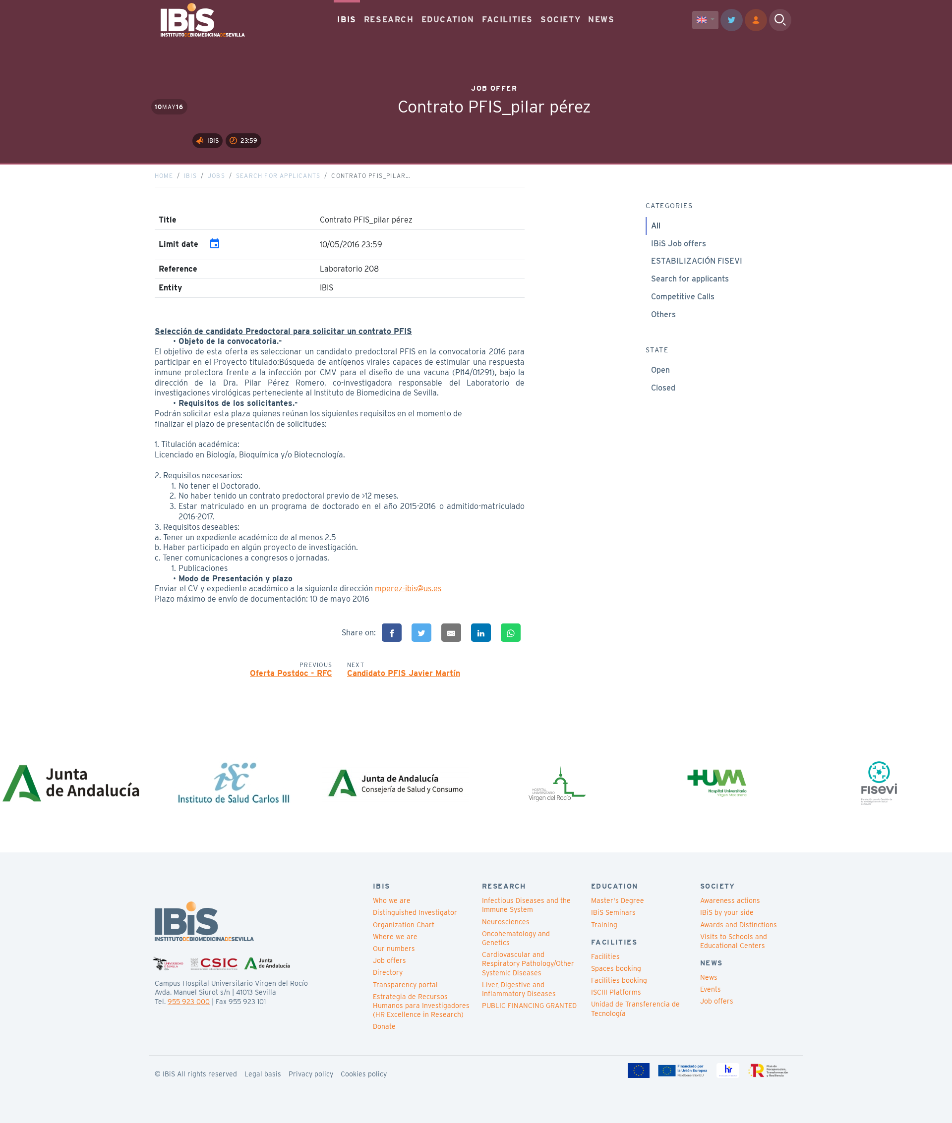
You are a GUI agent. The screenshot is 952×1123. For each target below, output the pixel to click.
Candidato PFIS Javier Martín (403, 673)
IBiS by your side (727, 912)
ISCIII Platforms (616, 992)
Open (660, 370)
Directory (388, 972)
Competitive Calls (682, 296)
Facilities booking (619, 980)
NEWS (601, 19)
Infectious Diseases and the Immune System (526, 905)
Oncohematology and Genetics (516, 938)
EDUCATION (448, 19)
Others (663, 314)
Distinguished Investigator (415, 912)
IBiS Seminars (613, 912)
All (655, 225)
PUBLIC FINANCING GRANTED (529, 1006)
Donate (384, 1026)
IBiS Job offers (678, 243)
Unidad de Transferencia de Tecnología (635, 1008)
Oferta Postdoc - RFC (291, 673)
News (708, 977)
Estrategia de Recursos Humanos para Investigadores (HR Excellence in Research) (421, 1005)
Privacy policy (311, 1074)
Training (604, 925)
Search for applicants (278, 175)
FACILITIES (507, 19)
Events (710, 989)
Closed (663, 388)
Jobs (216, 175)
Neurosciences (506, 922)
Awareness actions (730, 900)
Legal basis (262, 1074)
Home (164, 175)
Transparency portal (405, 985)
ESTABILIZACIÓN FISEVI (696, 261)
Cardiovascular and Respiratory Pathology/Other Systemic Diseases (528, 963)
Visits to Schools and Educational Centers (733, 941)
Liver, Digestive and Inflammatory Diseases (519, 989)
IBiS (190, 175)
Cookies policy (364, 1074)
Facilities (605, 956)
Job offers (389, 960)
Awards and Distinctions (738, 925)
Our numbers (394, 949)
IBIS (346, 19)
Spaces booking (616, 968)
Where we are (395, 937)
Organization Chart (403, 925)
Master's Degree (617, 900)
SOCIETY (560, 19)
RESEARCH (389, 19)
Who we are (392, 900)
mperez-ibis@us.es (408, 588)
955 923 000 (189, 1002)
